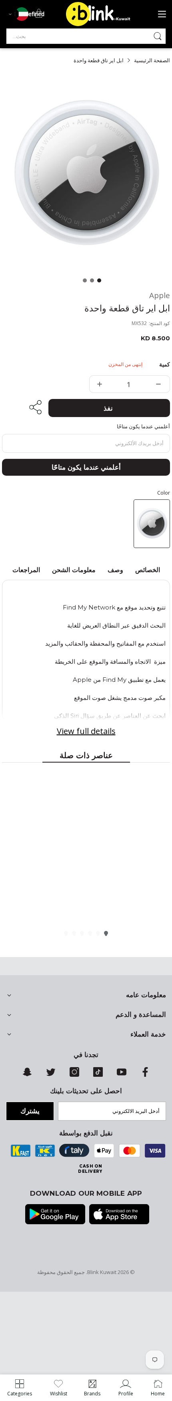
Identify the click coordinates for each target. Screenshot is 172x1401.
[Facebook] (145, 1074)
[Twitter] (51, 1074)
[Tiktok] (98, 1074)
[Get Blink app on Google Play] (55, 1215)
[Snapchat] (27, 1074)
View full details (86, 731)
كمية (164, 364)
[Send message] (158, 36)
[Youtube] (121, 1074)
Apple (159, 295)
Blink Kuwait (101, 1272)
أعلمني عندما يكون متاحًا (86, 467)
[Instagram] (74, 1074)
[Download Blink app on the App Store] (119, 1215)
